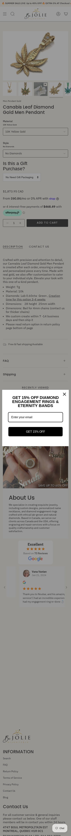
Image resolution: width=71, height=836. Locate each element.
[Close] (64, 394)
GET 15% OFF (35, 431)
